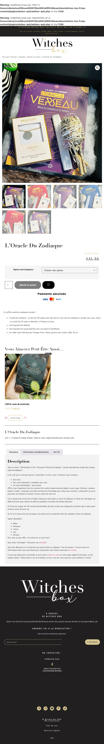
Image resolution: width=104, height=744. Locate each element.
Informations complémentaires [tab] (36, 452)
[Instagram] (45, 708)
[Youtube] (52, 708)
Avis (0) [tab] (56, 452)
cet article (72, 550)
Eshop (14, 57)
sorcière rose (69, 438)
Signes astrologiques (23, 269)
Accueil (5, 57)
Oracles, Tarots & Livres (29, 57)
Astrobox (42, 542)
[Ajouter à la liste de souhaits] (48, 285)
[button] (97, 67)
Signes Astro (51, 438)
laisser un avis (53, 555)
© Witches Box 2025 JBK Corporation (52, 720)
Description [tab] (13, 452)
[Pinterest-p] (58, 708)
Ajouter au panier (28, 285)
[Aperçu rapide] (6, 417)
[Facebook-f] (39, 708)
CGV (52, 738)
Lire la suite (15, 418)
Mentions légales (52, 730)
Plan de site (52, 725)
